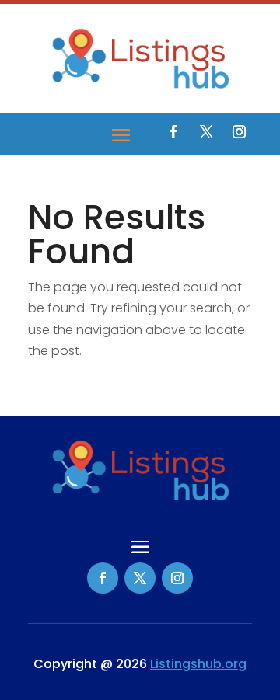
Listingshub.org (198, 664)
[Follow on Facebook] (173, 132)
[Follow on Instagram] (239, 132)
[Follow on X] (206, 132)
